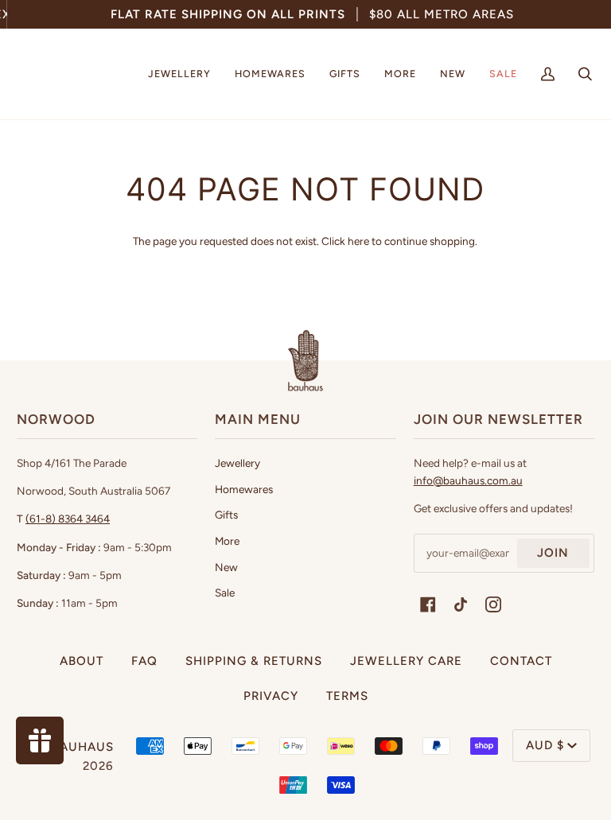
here (358, 241)
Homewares (244, 489)
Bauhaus (83, 747)
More (227, 540)
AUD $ (545, 745)
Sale (225, 592)
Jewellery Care (406, 661)
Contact (521, 661)
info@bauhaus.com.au (468, 480)
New (226, 567)
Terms (347, 696)
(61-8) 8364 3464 (67, 518)
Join (553, 553)
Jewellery (237, 463)
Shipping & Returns (253, 661)
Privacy (270, 696)
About (81, 661)
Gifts (226, 514)
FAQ (144, 661)
